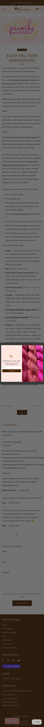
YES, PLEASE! (11, 370)
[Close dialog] (41, 346)
